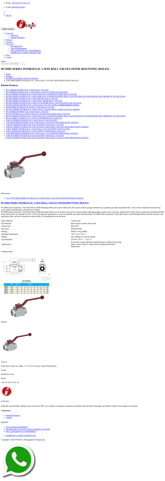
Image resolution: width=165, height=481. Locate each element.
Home (8, 74)
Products (9, 40)
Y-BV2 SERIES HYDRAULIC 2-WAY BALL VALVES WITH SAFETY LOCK (38, 129)
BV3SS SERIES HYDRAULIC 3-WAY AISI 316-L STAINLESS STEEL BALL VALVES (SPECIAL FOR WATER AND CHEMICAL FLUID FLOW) (66, 116)
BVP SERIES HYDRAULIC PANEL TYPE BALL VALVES (30, 107)
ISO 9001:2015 (16, 46)
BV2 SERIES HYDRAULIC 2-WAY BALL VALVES (27, 90)
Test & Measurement (18, 48)
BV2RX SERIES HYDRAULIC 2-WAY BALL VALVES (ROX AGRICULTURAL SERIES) (43, 109)
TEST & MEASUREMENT (17, 427)
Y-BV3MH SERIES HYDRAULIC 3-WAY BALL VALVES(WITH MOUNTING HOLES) (42, 133)
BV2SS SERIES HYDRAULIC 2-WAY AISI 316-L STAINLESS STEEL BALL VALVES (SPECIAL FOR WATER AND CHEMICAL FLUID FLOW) (66, 96)
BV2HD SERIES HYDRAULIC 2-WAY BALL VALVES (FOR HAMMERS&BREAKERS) (42, 105)
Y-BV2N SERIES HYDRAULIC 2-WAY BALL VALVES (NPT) (31, 120)
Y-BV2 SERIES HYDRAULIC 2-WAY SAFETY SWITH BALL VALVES (35, 131)
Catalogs (9, 42)
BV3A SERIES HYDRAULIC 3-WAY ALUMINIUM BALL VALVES (34, 118)
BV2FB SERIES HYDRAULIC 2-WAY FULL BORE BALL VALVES (34, 101)
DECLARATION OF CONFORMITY (26, 51)
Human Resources (18, 38)
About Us (14, 35)
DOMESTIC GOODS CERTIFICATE (26, 53)
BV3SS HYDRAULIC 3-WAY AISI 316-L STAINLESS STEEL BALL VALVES (38, 114)
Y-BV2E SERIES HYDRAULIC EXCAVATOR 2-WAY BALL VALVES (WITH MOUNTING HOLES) (47, 127)
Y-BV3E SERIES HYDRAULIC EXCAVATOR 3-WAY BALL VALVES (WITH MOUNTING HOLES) (47, 138)
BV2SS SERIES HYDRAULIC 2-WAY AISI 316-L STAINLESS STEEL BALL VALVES (41, 94)
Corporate (9, 33)
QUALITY (10, 44)
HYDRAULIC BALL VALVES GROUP (22, 78)
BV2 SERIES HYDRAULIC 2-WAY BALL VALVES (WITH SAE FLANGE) (37, 92)
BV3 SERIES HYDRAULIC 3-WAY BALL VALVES (27, 112)
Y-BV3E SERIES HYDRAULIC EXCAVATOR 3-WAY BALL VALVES (35, 136)
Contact (9, 57)
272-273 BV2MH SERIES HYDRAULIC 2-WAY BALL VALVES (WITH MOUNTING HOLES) (44, 198)
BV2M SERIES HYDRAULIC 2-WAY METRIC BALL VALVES (32, 99)
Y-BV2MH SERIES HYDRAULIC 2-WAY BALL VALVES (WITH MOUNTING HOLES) (42, 122)
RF (43, 440)
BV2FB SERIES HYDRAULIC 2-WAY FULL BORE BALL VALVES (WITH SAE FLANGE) (43, 103)
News (8, 55)
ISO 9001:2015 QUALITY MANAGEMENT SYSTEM (28, 429)
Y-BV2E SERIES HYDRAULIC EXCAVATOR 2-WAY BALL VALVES (35, 125)
